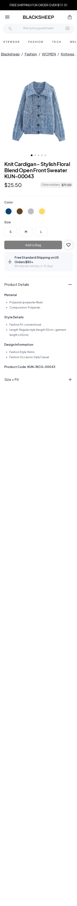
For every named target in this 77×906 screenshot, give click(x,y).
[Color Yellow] (42, 211)
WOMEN (49, 54)
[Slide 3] (38, 155)
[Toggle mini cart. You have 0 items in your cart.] (69, 17)
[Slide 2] (35, 155)
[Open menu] (7, 17)
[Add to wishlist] (68, 245)
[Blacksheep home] (38, 17)
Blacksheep (10, 54)
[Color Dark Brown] (19, 211)
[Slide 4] (42, 155)
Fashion (31, 54)
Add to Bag (33, 245)
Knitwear (68, 54)
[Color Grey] (31, 211)
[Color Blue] (8, 211)
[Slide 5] (45, 155)
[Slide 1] (32, 155)
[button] (67, 28)
